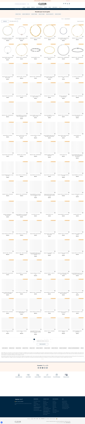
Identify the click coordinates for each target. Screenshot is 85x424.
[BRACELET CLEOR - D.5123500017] (63, 226)
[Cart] (69, 4)
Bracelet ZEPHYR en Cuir (49, 214)
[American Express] (40, 418)
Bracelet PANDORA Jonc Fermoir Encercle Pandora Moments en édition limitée (35, 195)
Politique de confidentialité (46, 413)
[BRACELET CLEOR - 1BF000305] (8, 245)
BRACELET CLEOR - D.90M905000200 (63, 57)
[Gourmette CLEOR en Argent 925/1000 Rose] (8, 323)
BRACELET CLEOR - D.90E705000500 (21, 194)
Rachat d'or (35, 402)
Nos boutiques (45, 403)
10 (44, 339)
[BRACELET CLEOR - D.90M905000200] (63, 50)
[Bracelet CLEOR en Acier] (63, 147)
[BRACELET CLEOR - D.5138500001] (49, 323)
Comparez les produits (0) (80, 21)
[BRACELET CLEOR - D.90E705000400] (77, 50)
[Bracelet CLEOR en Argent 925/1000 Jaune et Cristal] (49, 226)
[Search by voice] (28, 4)
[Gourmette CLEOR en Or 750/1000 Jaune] (21, 323)
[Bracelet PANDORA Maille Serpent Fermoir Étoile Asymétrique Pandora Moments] (35, 245)
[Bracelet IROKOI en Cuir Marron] (8, 128)
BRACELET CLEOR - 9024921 (21, 154)
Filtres (4, 21)
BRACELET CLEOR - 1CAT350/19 (21, 76)
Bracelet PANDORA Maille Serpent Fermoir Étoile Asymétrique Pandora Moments (35, 254)
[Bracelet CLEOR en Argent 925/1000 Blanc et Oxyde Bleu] (63, 31)
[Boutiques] (63, 3)
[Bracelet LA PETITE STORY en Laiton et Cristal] (77, 187)
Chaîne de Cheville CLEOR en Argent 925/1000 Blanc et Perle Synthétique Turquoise (49, 195)
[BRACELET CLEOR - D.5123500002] (49, 31)
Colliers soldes (54, 412)
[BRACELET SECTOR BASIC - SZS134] (77, 304)
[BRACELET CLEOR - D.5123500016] (77, 31)
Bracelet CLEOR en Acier (63, 154)
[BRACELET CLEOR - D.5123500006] (8, 187)
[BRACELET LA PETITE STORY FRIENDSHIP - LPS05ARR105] (63, 266)
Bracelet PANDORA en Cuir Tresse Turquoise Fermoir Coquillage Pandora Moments (21, 116)
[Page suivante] (52, 339)
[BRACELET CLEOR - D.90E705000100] (77, 88)
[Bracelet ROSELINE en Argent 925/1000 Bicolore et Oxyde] (21, 31)
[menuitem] (24, 7)
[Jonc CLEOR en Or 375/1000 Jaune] (77, 69)
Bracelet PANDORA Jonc (77, 135)
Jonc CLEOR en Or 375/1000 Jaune (77, 76)
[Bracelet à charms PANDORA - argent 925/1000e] (49, 245)
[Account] (67, 3)
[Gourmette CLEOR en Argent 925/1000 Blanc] (77, 285)
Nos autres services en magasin (38, 410)
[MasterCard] (43, 418)
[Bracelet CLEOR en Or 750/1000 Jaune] (21, 167)
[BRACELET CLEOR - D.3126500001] (49, 88)
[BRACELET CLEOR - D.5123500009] (8, 304)
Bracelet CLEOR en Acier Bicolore (49, 311)
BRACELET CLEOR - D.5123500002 (49, 38)
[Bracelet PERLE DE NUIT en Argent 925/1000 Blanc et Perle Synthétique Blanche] (35, 323)
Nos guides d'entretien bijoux (65, 407)
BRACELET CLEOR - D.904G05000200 (7, 115)
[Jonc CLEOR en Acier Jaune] (35, 207)
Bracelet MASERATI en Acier (35, 57)
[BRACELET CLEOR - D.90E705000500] (21, 187)
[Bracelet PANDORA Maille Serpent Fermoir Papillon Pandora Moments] (49, 128)
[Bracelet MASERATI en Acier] (35, 50)
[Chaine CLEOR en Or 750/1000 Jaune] (49, 50)
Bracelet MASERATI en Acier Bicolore (63, 214)
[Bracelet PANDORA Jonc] (77, 128)
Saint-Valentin (54, 403)
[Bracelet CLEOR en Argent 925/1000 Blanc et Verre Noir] (35, 88)
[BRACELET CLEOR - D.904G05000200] (8, 108)
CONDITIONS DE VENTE (52, 421)
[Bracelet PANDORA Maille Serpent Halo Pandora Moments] (21, 304)
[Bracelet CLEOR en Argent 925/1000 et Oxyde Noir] (63, 167)
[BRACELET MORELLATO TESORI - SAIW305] (63, 323)
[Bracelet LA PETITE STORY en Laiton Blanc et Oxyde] (21, 128)
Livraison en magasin (64, 403)
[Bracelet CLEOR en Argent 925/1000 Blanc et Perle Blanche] (63, 285)
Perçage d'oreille (36, 403)
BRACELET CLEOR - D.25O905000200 (35, 292)
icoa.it (64, 422)
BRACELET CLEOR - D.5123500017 (63, 233)
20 (46, 339)
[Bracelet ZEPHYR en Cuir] (49, 207)
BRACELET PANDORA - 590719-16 (49, 273)
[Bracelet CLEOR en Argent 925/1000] (8, 88)
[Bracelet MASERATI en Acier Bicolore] (77, 167)
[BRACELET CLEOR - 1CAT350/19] (21, 69)
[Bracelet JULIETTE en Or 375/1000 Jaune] (35, 266)
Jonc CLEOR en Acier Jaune (35, 214)
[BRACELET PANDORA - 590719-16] (49, 266)
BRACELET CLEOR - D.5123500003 (63, 115)
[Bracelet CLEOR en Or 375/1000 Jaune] (63, 187)
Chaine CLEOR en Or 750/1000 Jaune (49, 57)
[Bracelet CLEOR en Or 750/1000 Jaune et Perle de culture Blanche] (8, 31)
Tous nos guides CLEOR (65, 408)
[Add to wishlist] (13, 36)
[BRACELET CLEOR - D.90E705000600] (35, 147)
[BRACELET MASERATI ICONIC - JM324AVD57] (77, 323)
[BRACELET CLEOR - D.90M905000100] (35, 69)
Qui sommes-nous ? (45, 402)
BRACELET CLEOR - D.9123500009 (21, 57)
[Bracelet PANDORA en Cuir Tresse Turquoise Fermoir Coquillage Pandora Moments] (21, 108)
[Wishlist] (65, 3)
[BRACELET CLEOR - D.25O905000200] (35, 285)
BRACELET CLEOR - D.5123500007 (35, 38)
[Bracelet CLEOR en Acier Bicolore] (49, 304)
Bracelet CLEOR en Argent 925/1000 (7, 154)
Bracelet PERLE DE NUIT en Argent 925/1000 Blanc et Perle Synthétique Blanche (35, 332)
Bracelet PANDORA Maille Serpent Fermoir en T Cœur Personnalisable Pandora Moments (77, 155)
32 (50, 339)
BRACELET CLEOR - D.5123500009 (7, 311)
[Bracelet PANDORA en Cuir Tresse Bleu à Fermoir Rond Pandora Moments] (21, 207)
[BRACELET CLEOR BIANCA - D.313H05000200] (8, 207)
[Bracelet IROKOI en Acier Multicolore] (35, 167)
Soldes (53, 408)
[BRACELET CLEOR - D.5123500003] (63, 108)
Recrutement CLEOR (45, 407)
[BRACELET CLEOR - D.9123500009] (21, 50)
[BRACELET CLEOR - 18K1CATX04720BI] (21, 245)
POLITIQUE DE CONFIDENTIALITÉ (60, 421)
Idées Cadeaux (54, 402)
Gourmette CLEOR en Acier (77, 214)
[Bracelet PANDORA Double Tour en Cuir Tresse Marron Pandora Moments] (77, 266)
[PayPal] (35, 418)
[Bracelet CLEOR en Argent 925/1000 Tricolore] (63, 245)
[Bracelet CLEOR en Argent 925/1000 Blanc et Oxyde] (8, 50)
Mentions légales (45, 414)
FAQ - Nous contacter (19, 401)
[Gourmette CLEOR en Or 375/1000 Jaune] (35, 128)
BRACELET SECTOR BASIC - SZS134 (77, 311)
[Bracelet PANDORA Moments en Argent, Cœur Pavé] (8, 167)
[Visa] (37, 418)
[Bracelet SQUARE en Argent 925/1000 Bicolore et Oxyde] (35, 108)
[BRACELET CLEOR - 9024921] (21, 147)
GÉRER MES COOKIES (67, 421)
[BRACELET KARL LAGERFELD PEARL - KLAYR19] (77, 226)
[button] (1, 422)
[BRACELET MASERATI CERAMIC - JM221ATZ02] (49, 147)
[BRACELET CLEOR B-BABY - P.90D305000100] (63, 88)
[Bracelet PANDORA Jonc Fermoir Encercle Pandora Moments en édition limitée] (35, 187)
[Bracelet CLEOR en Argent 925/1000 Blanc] (63, 69)
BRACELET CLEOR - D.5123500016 (77, 38)
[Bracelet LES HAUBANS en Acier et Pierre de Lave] (49, 108)
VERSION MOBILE (68, 422)
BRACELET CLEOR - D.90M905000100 (35, 76)
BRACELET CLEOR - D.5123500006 (7, 194)
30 (47, 339)
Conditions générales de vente (47, 408)
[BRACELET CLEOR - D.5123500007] (35, 31)
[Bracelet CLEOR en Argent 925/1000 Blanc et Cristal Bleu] (49, 69)
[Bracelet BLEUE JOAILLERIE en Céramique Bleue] (77, 108)
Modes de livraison (64, 402)
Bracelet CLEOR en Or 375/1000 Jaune (63, 194)
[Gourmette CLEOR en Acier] (77, 207)
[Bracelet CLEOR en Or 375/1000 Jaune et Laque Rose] (63, 304)
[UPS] (56, 418)
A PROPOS (47, 421)
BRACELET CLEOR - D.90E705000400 (77, 57)
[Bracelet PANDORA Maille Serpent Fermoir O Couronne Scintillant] (8, 285)
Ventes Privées (54, 407)
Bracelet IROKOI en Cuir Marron (7, 135)
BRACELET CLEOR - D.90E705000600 (35, 154)
